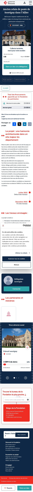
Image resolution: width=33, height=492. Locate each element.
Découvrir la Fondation (13, 442)
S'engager (9, 465)
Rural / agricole (7, 79)
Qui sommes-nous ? (10, 444)
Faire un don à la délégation (16, 67)
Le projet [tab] (5, 88)
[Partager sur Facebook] (14, 124)
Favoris (9, 488)
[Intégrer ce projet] (30, 124)
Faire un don (24, 488)
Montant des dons (8, 54)
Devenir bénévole (10, 467)
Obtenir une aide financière (12, 460)
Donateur (6, 61)
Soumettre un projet (12, 454)
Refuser (16, 265)
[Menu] (30, 1)
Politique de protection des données (18, 478)
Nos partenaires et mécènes (13, 448)
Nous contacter (22, 434)
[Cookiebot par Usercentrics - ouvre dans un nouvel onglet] (23, 225)
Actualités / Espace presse (12, 450)
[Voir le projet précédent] (7, 377)
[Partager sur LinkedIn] (24, 124)
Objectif (25, 56)
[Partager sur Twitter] (19, 124)
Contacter (16, 289)
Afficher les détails (21, 253)
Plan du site (4, 478)
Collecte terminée (20, 79)
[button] (14, 378)
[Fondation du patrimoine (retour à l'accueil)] (9, 2)
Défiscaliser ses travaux (12, 458)
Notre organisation (10, 446)
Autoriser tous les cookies (16, 259)
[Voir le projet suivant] (25, 377)
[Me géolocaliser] (27, 399)
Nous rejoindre (9, 469)
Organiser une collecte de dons (13, 456)
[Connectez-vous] (24, 3)
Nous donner (9, 471)
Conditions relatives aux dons (8, 481)
